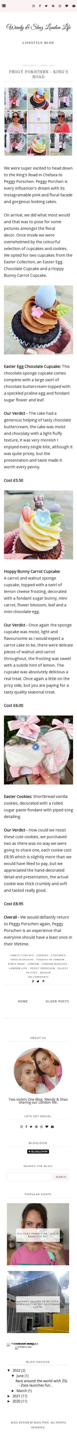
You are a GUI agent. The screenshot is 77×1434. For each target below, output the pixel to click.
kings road (17, 964)
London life (18, 968)
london (34, 964)
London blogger (55, 964)
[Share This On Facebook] (33, 981)
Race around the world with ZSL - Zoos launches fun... (42, 1382)
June (21, 1375)
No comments (38, 977)
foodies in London (51, 959)
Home (23, 1001)
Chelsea (28, 955)
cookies (43, 955)
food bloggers (23, 959)
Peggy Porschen (43, 968)
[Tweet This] (38, 981)
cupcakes (59, 955)
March (22, 1390)
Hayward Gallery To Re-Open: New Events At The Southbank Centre (38, 1304)
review (45, 972)
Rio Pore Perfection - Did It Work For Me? (38, 1235)
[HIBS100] (23, 1346)
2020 (16, 1401)
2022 (16, 1370)
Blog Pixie (41, 1422)
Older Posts (57, 1001)
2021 (16, 1396)
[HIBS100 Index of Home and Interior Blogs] (23, 1343)
